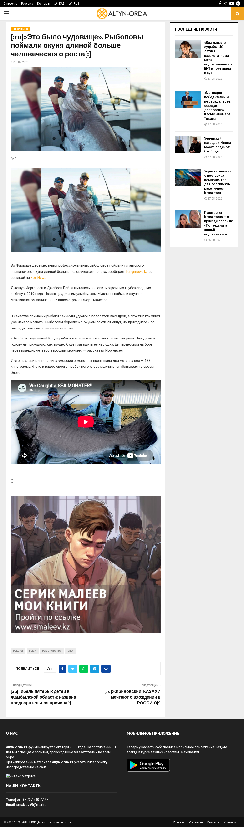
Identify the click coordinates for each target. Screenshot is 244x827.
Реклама (27, 3)
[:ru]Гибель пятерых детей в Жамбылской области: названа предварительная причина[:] (43, 697)
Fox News (38, 277)
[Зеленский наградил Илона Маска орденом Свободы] (188, 144)
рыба (32, 651)
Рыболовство (52, 651)
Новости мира (20, 29)
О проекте (10, 3)
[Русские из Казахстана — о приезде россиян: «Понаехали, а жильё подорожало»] (188, 219)
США (70, 651)
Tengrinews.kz (137, 271)
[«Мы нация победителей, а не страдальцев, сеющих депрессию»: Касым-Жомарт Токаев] (188, 99)
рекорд (18, 651)
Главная (179, 822)
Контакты (43, 3)
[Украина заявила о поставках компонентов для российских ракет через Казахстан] (188, 177)
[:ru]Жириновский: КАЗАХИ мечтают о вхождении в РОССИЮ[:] (132, 697)
